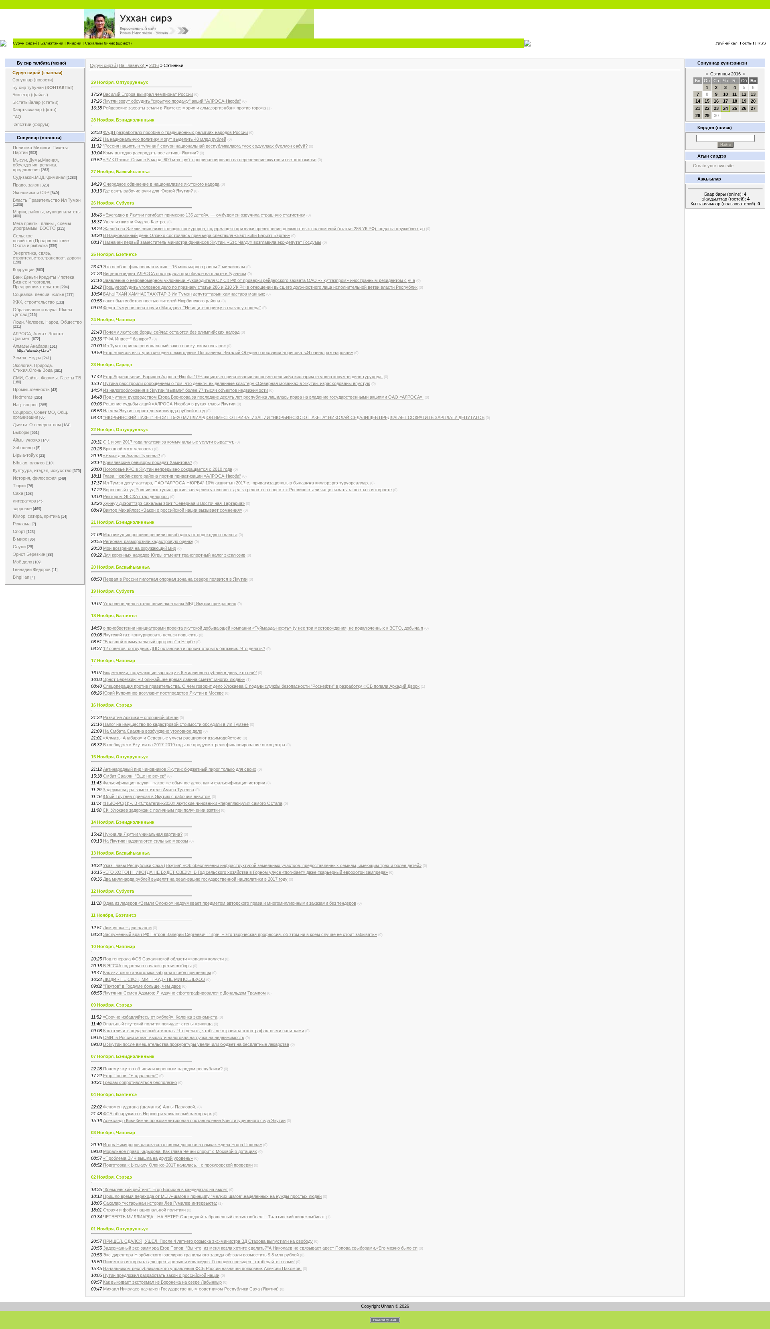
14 (697, 101)
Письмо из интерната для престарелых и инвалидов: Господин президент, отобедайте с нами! (199, 1261)
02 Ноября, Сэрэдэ (111, 1177)
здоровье (22, 508)
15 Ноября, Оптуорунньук (119, 756)
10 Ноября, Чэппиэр (113, 946)
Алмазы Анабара (30, 346)
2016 (154, 65)
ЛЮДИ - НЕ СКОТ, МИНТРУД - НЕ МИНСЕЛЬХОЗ (154, 979)
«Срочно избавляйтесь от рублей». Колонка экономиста (160, 1017)
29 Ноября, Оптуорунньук (119, 82)
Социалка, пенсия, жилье (38, 294)
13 (753, 94)
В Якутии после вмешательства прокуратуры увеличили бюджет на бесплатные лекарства (196, 1044)
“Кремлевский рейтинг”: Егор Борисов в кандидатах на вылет (165, 1189)
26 (744, 108)
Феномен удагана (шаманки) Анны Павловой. (149, 1106)
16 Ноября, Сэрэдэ (111, 705)
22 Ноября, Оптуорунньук (119, 429)
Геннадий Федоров (32, 569)
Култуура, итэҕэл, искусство (42, 470)
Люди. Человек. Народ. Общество (47, 322)
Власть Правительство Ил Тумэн (47, 200)
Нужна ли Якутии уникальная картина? (142, 834)
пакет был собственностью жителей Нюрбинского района (161, 300)
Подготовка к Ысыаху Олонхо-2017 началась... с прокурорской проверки (178, 1165)
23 (716, 108)
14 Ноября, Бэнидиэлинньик (122, 822)
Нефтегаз (22, 397)
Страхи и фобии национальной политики (144, 1209)
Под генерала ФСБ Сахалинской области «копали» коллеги (163, 958)
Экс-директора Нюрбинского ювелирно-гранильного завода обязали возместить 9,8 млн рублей (201, 1254)
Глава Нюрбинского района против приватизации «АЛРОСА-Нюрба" (172, 476)
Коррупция (23, 269)
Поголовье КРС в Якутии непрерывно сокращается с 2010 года (167, 469)
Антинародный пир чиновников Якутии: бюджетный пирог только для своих (179, 769)
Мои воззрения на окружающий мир (139, 548)
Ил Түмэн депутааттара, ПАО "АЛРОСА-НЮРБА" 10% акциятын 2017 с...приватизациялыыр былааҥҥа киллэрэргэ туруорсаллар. (236, 482)
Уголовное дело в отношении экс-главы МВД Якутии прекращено (169, 603)
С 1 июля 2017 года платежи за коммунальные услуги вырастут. (168, 442)
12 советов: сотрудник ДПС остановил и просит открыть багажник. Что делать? (184, 648)
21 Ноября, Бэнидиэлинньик (122, 522)
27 (753, 108)
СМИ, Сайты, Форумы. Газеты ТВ (47, 377)
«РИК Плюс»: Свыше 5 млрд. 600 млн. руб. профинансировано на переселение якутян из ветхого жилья (209, 159)
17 (725, 101)
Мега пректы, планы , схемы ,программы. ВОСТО (42, 226)
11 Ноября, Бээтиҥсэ (113, 915)
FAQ (16, 116)
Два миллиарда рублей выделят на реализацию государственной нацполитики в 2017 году (195, 879)
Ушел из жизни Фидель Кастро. (134, 221)
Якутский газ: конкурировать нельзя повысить (150, 634)
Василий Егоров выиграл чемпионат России (148, 94)
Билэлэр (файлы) (30, 94)
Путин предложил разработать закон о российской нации (161, 1275)
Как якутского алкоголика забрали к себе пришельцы (157, 972)
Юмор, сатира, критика (36, 516)
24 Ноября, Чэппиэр (113, 319)
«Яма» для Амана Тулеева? (131, 455)
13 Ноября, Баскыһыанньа (120, 853)
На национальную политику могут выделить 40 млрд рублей (164, 139)
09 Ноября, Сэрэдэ (111, 1005)
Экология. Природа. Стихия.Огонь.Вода (33, 368)
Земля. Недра (27, 357)
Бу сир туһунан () (42, 87)
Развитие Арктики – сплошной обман (140, 717)
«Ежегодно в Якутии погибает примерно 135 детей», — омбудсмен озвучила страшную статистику (204, 215)
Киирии (74, 43)
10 (725, 94)
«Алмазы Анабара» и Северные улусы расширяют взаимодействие (172, 737)
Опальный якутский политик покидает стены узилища (158, 1023)
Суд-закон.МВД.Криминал (39, 177)
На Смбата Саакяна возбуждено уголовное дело (152, 731)
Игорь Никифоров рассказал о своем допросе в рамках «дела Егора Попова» (182, 1144)
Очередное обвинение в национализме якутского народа (161, 184)
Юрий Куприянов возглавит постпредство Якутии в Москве (163, 693)
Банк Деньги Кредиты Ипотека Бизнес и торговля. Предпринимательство (43, 282)
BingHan (21, 577)
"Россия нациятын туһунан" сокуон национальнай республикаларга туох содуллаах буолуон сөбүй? (205, 146)
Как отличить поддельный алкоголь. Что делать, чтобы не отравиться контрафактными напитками (203, 1030)
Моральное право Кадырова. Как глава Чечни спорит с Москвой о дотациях (180, 1151)
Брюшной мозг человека (128, 448)
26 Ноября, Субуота (112, 203)
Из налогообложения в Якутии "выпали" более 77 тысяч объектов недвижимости (185, 390)
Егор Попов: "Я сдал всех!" (130, 1075)
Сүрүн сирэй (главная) (37, 72)
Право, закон (26, 184)
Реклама (21, 523)
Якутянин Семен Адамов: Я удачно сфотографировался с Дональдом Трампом (184, 993)
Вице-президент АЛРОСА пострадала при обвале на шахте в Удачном (174, 273)
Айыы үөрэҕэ (26, 440)
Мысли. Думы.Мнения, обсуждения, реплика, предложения (36, 165)
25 (734, 108)
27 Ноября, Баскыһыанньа (120, 171)
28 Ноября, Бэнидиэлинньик (122, 120)
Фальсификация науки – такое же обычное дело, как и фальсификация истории (184, 782)
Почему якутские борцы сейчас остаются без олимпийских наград (171, 332)
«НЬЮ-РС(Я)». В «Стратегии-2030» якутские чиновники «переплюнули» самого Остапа (192, 803)
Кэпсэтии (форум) (31, 124)
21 (697, 108)
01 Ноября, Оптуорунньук (119, 1228)
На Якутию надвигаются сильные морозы (145, 841)
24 (725, 108)
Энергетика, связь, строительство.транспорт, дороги (47, 255)
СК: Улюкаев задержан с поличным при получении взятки (161, 810)
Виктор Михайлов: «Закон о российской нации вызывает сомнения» (172, 510)
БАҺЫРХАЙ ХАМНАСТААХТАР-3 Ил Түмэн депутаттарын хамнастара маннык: (184, 294)
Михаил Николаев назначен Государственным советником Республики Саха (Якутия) (191, 1288)
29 (707, 115)
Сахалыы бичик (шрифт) (108, 43)
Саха (18, 493)
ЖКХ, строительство (34, 302)
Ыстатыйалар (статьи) (35, 102)
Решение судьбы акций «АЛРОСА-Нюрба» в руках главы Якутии (169, 403)
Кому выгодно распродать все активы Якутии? (151, 152)
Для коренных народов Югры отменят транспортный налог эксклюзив (174, 555)
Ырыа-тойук (25, 455)
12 (744, 94)
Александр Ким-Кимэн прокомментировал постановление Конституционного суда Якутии (194, 1120)
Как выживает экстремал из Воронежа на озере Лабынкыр (162, 1282)
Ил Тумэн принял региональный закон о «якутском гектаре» (164, 345)
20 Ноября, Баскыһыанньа (120, 567)
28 (697, 115)
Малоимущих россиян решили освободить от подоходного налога (170, 534)
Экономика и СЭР (31, 192)
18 (734, 101)
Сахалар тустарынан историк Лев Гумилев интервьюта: (160, 1203)
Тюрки (19, 485)
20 (753, 101)
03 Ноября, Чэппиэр (113, 1132)
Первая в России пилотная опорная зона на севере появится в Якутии (175, 579)
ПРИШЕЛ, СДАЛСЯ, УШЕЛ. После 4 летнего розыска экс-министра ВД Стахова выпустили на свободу (208, 1241)
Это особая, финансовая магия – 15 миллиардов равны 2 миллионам (174, 266)
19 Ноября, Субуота (112, 591)
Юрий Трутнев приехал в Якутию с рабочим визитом (157, 796)
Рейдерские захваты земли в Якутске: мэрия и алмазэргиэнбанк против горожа (184, 107)
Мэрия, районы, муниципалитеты (47, 211)
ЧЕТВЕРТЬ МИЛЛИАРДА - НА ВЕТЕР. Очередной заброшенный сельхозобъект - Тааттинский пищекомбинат (214, 1216)
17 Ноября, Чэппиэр (113, 660)
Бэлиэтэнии (52, 43)
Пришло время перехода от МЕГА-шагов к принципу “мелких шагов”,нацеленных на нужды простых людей (212, 1196)
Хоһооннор (24, 447)
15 (707, 101)
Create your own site (713, 165)
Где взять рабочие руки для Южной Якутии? (148, 190)
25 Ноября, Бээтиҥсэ (114, 254)
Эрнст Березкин (29, 554)
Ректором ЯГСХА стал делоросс (136, 496)
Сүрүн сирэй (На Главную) (118, 65)
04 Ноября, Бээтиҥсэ (114, 1094)
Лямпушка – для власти (127, 927)
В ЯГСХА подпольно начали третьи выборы (147, 965)
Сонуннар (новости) (32, 79)
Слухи (19, 546)
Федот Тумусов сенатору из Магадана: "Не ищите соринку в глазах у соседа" (182, 307)
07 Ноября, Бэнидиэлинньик (122, 1056)
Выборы (21, 432)
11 (734, 94)
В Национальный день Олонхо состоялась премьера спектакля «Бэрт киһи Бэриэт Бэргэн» (196, 235)
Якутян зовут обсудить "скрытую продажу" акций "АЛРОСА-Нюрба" (172, 101)
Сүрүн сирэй (25, 43)
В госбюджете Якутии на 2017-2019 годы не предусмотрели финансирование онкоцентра (194, 744)
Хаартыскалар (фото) (34, 109)
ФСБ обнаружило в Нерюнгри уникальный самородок (157, 1113)
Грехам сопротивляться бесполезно (140, 1082)
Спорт (19, 531)
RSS (762, 43)
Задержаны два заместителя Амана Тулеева (148, 789)
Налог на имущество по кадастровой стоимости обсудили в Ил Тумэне (176, 724)
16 (716, 101)
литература (24, 500)
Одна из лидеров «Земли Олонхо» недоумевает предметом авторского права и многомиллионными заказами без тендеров (229, 903)
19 (744, 101)
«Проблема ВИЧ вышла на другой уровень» (148, 1158)
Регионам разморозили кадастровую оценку (148, 541)
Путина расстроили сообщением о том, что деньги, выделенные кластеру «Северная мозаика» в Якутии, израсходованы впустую (236, 383)
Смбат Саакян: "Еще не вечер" (134, 776)
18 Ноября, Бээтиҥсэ (114, 615)
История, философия (35, 478)
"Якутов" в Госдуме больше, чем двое (142, 986)
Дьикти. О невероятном (37, 424)
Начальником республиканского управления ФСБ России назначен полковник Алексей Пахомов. (202, 1268)
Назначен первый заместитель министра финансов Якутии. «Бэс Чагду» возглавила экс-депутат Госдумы (212, 242)
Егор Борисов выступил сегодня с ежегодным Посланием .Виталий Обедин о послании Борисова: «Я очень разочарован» (228, 352)
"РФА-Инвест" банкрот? (127, 338)
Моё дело (22, 561)
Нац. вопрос (25, 404)
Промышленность (31, 389)
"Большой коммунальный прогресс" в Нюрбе (149, 641)
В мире (20, 539)
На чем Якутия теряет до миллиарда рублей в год (154, 410)
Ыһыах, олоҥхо (29, 462)
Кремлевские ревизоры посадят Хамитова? (147, 462)
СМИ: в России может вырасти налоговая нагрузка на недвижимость (173, 1037)
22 (707, 108)
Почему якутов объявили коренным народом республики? (163, 1068)
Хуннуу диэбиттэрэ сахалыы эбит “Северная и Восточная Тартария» (174, 503)
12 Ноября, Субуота (112, 891)
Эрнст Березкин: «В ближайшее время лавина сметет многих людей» (174, 679)
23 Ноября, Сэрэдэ (111, 364)
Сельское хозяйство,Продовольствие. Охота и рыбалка (41, 240)
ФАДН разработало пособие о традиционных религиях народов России (175, 132)
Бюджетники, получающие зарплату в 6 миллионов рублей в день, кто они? (180, 672)
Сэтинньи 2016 (725, 73)
